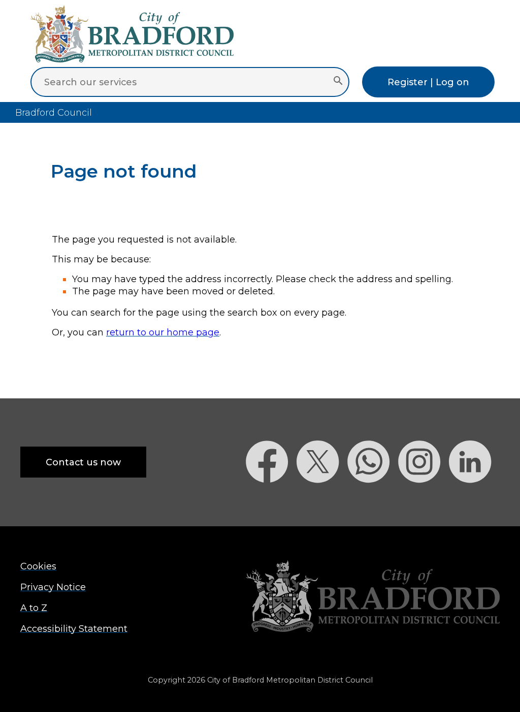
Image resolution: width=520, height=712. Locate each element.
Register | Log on (428, 82)
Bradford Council (53, 112)
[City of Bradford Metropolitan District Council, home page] (132, 59)
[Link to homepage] (373, 597)
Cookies (38, 566)
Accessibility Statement (73, 628)
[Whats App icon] (372, 500)
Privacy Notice (53, 587)
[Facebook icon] (271, 500)
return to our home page (162, 332)
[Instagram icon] (423, 500)
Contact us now (83, 462)
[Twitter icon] (322, 500)
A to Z (33, 607)
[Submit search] (338, 82)
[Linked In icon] (474, 500)
